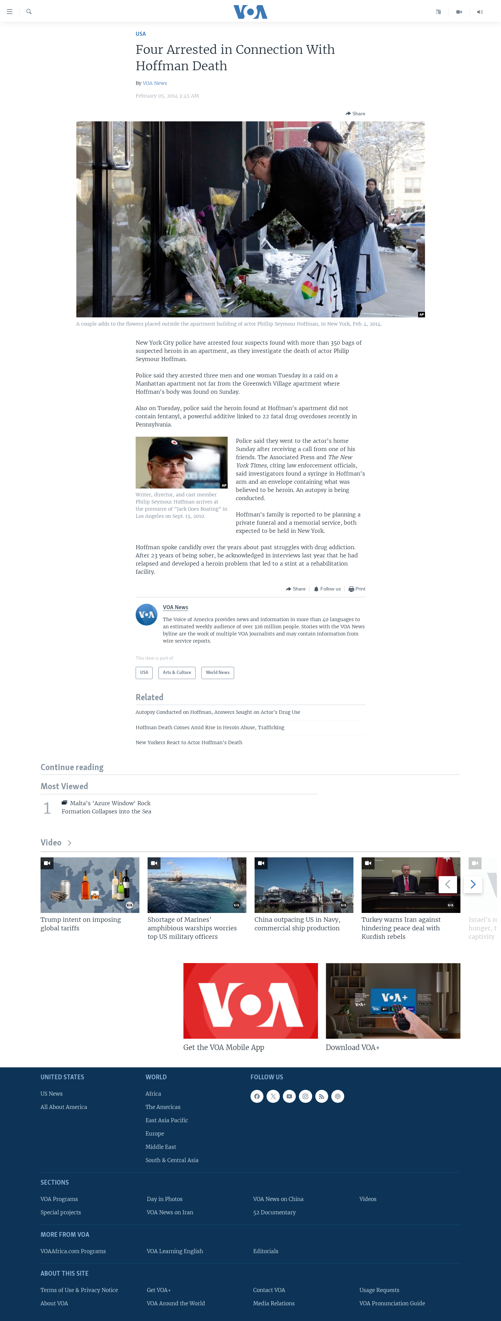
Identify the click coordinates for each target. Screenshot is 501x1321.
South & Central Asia (172, 1160)
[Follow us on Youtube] (289, 1096)
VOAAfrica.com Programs (73, 1251)
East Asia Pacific (167, 1120)
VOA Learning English (175, 1251)
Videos (368, 1199)
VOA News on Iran (170, 1213)
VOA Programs (59, 1199)
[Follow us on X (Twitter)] (273, 1096)
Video (51, 843)
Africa (153, 1094)
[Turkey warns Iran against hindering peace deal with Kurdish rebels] (411, 885)
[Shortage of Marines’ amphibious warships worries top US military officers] (197, 885)
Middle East (161, 1147)
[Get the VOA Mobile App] (250, 1001)
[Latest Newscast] (480, 12)
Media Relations (274, 1303)
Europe (155, 1133)
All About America (64, 1107)
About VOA (54, 1303)
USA (141, 34)
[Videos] (459, 12)
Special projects (61, 1213)
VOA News (155, 83)
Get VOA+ (159, 1290)
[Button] (355, 113)
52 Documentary (274, 1213)
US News (52, 1094)
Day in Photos (165, 1199)
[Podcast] (337, 1096)
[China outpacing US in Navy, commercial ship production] (304, 885)
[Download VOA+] (393, 1001)
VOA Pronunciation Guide (392, 1303)
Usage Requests (379, 1290)
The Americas (163, 1107)
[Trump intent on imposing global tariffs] (90, 885)
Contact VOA (269, 1290)
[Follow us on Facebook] (256, 1096)
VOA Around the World (176, 1303)
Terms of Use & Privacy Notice (79, 1290)
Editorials (265, 1251)
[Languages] (438, 12)
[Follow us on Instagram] (305, 1096)
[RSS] (321, 1096)
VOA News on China (278, 1199)
